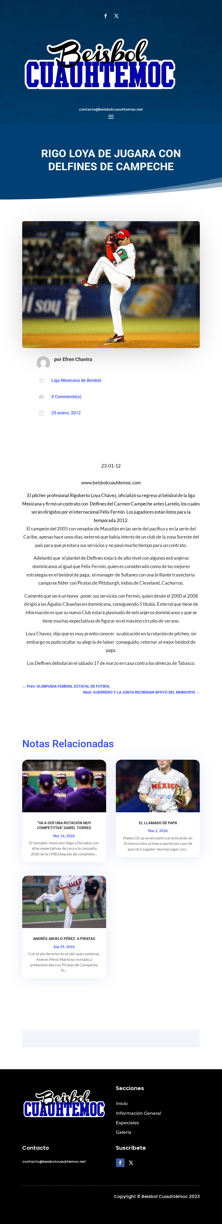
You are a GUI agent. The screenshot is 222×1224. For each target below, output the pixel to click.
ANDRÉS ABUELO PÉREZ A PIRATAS (64, 938)
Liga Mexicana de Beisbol (76, 380)
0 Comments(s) (66, 396)
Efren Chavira (77, 359)
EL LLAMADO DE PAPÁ (158, 823)
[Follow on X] (116, 16)
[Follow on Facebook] (105, 16)
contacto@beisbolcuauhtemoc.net (111, 109)
